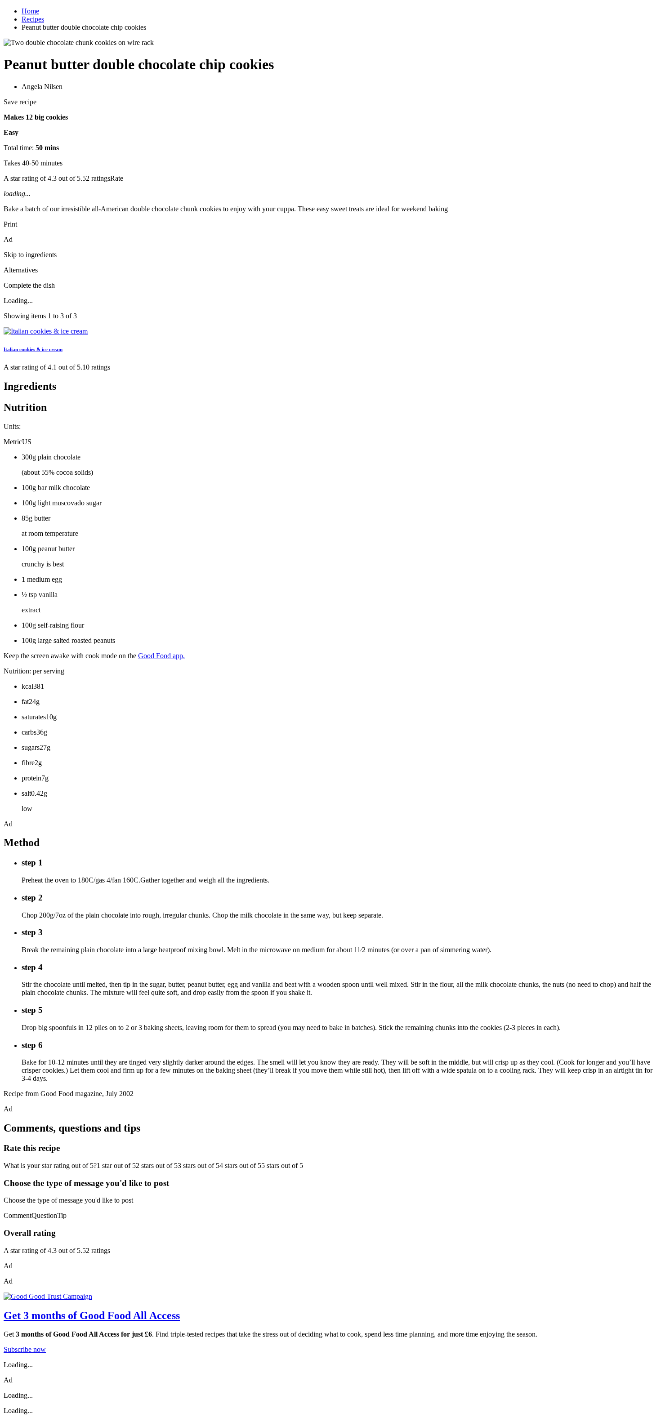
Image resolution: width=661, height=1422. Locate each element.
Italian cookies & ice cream (33, 349)
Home (30, 11)
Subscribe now (25, 1349)
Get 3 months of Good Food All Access (92, 1315)
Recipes (33, 19)
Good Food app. (161, 656)
